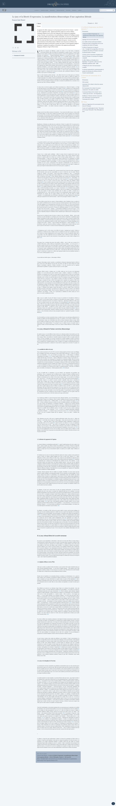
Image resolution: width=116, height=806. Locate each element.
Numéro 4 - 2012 (93, 23)
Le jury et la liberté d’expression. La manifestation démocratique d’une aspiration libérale (93, 35)
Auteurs (79, 10)
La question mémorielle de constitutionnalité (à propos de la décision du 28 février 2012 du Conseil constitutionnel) (93, 71)
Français (39, 26)
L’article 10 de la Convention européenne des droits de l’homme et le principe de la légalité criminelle (92, 56)
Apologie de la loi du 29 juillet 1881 (90, 39)
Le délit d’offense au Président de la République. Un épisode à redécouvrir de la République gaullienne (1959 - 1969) (92, 61)
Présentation (85, 31)
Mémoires (74, 10)
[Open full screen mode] (24, 33)
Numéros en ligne (44, 10)
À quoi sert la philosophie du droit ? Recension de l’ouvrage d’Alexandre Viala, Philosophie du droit (93, 109)
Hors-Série (68, 10)
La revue (36, 10)
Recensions (52, 10)
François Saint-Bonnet (18, 20)
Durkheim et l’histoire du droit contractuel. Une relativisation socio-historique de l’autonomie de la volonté (92, 97)
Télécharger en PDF (16, 51)
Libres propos (85, 82)
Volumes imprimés (60, 10)
